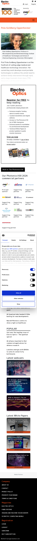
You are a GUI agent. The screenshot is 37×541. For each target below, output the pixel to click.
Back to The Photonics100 (12, 170)
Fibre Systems (7, 509)
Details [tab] (14, 240)
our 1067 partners (12, 249)
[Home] (9, 2)
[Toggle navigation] (33, 20)
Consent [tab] (5, 240)
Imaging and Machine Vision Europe (15, 513)
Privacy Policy (7, 492)
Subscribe (5, 531)
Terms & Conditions (9, 498)
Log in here (25, 140)
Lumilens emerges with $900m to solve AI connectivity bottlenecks (18, 352)
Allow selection (18, 298)
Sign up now (12, 136)
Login (4, 524)
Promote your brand (9, 495)
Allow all (18, 293)
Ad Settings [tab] (22, 240)
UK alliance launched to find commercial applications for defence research (17, 343)
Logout (4, 527)
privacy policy (11, 144)
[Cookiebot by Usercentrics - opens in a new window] (27, 235)
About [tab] (32, 240)
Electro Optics (8, 506)
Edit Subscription (8, 534)
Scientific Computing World (12, 516)
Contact (5, 488)
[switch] (32, 274)
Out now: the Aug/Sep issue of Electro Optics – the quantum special (18, 334)
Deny (18, 304)
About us (5, 485)
